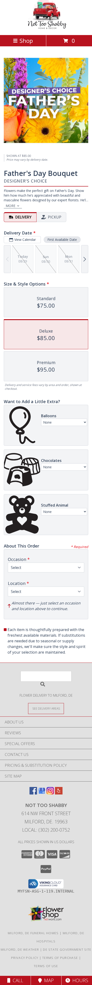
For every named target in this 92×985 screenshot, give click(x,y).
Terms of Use (46, 966)
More (10, 205)
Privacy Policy (24, 958)
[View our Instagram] (50, 793)
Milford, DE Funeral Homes (33, 933)
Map (48, 980)
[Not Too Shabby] (46, 28)
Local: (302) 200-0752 (46, 830)
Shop (26, 40)
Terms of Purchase (60, 958)
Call (16, 980)
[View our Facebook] (33, 793)
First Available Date (62, 239)
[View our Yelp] (59, 793)
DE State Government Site (67, 949)
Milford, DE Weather (20, 949)
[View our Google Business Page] (42, 793)
